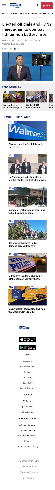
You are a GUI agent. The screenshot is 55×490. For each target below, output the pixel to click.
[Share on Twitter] (15, 49)
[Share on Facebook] (11, 49)
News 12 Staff (8, 41)
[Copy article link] (19, 49)
